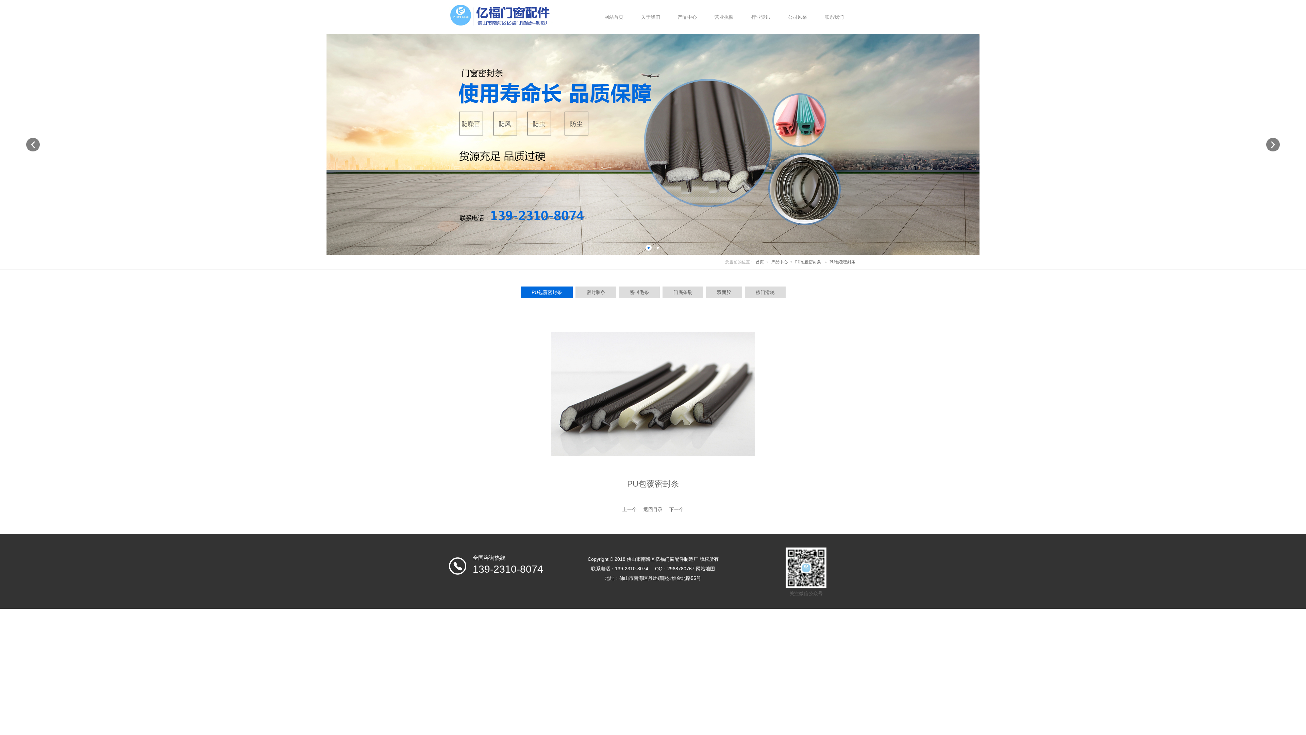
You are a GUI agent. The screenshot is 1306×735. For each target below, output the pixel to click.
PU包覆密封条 (808, 262)
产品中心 (779, 262)
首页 (760, 262)
